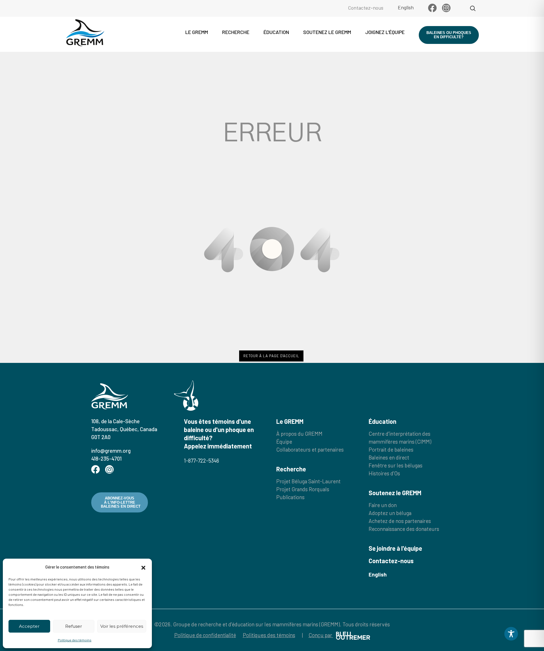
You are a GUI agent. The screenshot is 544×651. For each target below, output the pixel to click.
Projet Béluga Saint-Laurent (308, 481)
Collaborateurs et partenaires (310, 449)
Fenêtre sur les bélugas (395, 465)
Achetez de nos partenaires (400, 521)
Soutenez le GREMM (327, 32)
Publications (290, 497)
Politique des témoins (75, 640)
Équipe (284, 441)
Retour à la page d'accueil (271, 356)
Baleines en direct (389, 457)
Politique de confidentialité (205, 635)
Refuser (73, 626)
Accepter (29, 626)
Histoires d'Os (384, 473)
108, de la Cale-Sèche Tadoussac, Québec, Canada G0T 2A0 (124, 429)
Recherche (235, 32)
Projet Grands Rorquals (302, 489)
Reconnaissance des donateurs (404, 529)
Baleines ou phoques (448, 35)
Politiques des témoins (269, 635)
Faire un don (383, 505)
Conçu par (321, 635)
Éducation (276, 32)
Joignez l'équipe (385, 32)
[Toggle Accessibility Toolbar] (511, 633)
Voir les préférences (121, 626)
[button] (143, 567)
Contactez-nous (365, 8)
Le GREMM (196, 32)
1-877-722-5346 (201, 460)
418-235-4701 (106, 458)
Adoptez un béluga (390, 513)
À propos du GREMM (299, 433)
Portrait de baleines (391, 449)
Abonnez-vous (121, 502)
